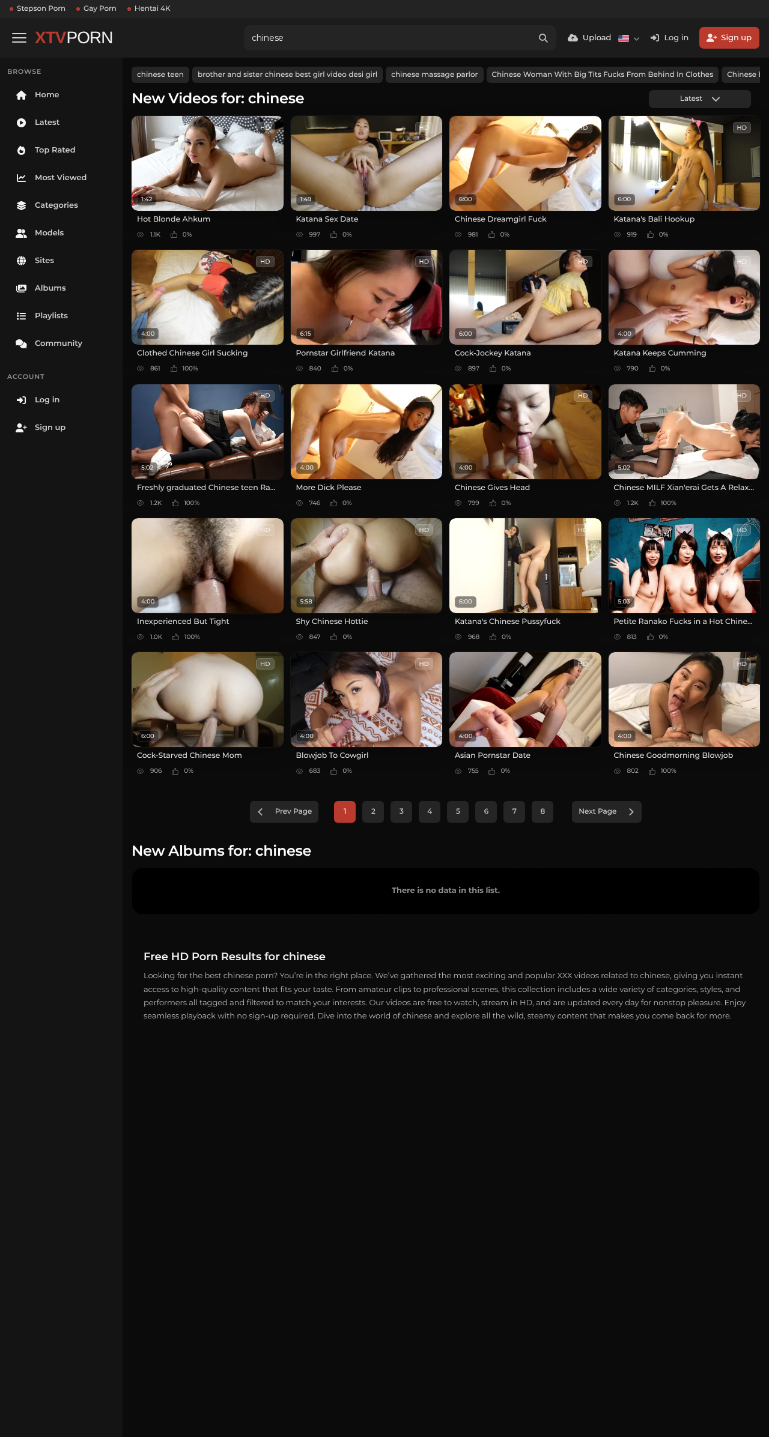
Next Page (597, 811)
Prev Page (293, 811)
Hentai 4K (153, 8)
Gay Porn (100, 8)
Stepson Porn (41, 8)
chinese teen (160, 74)
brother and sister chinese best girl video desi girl (287, 74)
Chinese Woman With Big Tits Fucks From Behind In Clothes (603, 74)
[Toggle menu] (19, 38)
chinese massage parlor (434, 74)
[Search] (543, 37)
